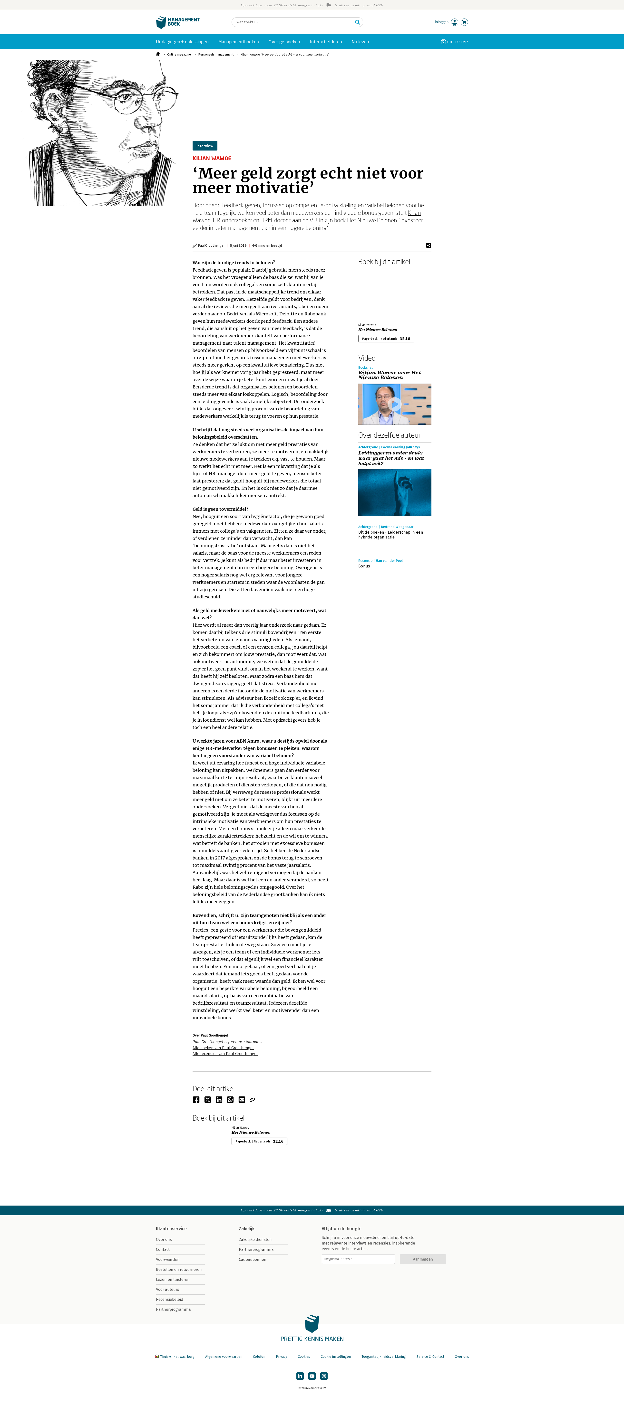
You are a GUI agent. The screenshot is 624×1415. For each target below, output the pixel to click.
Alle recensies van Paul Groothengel (225, 1053)
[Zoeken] (357, 22)
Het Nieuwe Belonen (372, 220)
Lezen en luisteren (173, 1279)
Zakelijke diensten (255, 1239)
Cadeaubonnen (252, 1259)
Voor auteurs (167, 1289)
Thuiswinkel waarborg (177, 1357)
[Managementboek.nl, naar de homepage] (178, 28)
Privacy (281, 1357)
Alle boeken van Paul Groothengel (223, 1048)
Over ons (164, 1239)
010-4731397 (457, 42)
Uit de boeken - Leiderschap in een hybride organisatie (390, 534)
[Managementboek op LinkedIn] (300, 1376)
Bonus (364, 566)
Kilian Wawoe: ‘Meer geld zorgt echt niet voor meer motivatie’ (285, 54)
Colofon (259, 1357)
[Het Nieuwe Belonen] (375, 293)
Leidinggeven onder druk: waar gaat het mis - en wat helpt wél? (391, 458)
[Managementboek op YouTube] (312, 1376)
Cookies (304, 1357)
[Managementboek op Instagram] (324, 1376)
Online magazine (179, 54)
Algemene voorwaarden (223, 1357)
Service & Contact (430, 1357)
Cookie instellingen (336, 1357)
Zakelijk (246, 1228)
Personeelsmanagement (216, 54)
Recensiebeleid (169, 1299)
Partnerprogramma (173, 1309)
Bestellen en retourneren (179, 1269)
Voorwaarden (168, 1259)
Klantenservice (171, 1228)
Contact (163, 1249)
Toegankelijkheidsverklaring (383, 1357)
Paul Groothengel (211, 245)
